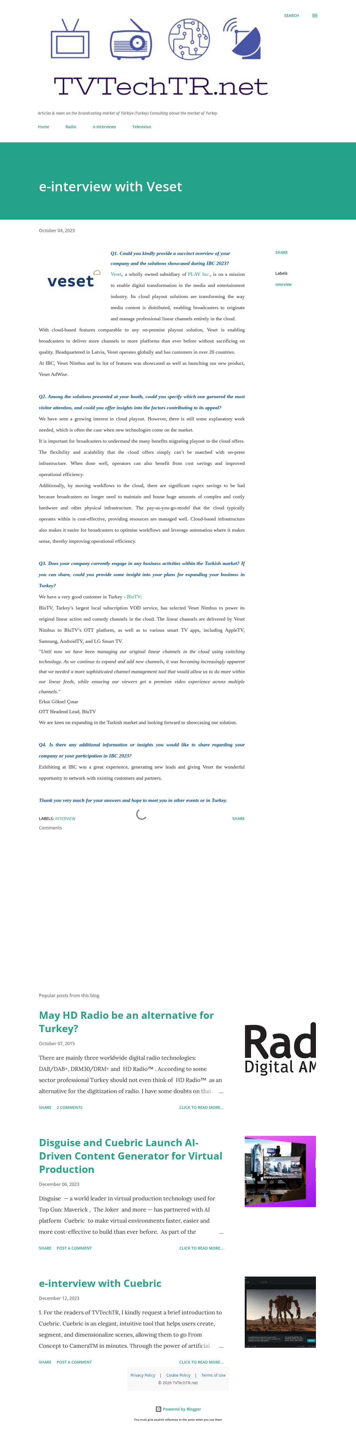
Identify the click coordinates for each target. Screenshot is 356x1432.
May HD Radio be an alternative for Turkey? (126, 1021)
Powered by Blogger (181, 1409)
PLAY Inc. (199, 274)
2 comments (70, 1107)
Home (43, 126)
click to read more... (201, 1107)
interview (283, 284)
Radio (71, 126)
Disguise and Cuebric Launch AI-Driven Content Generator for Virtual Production (130, 1156)
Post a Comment (74, 1248)
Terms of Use (213, 1375)
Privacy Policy (142, 1375)
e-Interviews (104, 126)
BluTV (133, 596)
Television (141, 126)
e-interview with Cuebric (100, 1283)
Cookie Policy (178, 1375)
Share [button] (281, 252)
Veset (116, 274)
